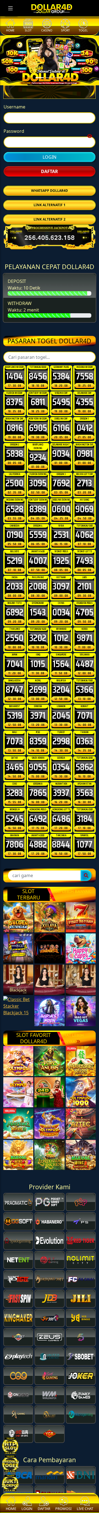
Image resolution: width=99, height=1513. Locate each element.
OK (49, 823)
